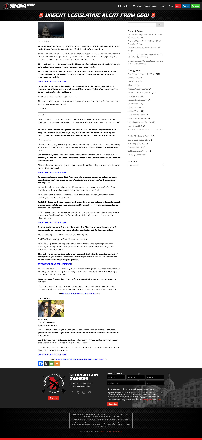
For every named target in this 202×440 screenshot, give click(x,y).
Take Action (123, 6)
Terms (159, 400)
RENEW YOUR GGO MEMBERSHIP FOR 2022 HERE (79, 359)
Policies (102, 432)
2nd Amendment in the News (141, 74)
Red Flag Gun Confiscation (140, 122)
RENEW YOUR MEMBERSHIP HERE (79, 294)
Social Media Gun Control (140, 136)
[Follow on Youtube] (89, 392)
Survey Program (135, 147)
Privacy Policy (148, 400)
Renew (186, 6)
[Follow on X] (77, 392)
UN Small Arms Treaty (138, 151)
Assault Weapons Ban (138, 89)
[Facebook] (40, 363)
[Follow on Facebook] (71, 392)
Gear (171, 6)
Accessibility (117, 432)
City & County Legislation (140, 93)
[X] (46, 363)
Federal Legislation (136, 100)
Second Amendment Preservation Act (145, 130)
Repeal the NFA (135, 126)
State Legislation (135, 144)
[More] (57, 363)
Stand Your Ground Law (139, 140)
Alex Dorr (132, 85)
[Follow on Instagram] (83, 392)
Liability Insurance (136, 115)
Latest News (150, 6)
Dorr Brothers (134, 96)
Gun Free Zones (135, 107)
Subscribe (113, 404)
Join (178, 6)
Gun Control (133, 104)
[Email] (51, 363)
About (162, 6)
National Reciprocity (137, 118)
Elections (137, 6)
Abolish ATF (133, 81)
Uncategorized (134, 155)
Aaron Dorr (133, 78)
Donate (195, 6)
